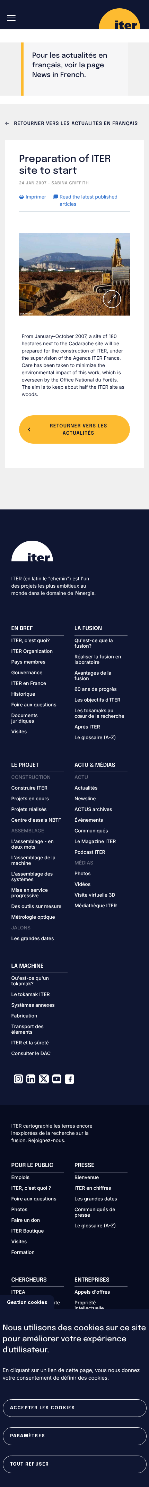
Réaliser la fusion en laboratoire (97, 659)
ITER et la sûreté (30, 1043)
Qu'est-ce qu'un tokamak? (30, 981)
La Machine (27, 966)
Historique (23, 694)
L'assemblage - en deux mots (32, 844)
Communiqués (91, 831)
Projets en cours (30, 799)
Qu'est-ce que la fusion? (93, 643)
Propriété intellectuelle (89, 1305)
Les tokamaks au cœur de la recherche (99, 713)
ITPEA (18, 1292)
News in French (58, 75)
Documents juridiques (24, 718)
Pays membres (28, 662)
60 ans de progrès (95, 689)
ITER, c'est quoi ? (31, 1188)
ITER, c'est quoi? (30, 641)
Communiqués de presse (94, 1212)
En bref (22, 628)
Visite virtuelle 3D (94, 895)
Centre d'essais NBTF (36, 820)
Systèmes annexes (33, 1005)
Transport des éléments (27, 1029)
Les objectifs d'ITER (97, 700)
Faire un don (25, 1220)
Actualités (85, 788)
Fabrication (24, 1016)
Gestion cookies (27, 1302)
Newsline (85, 799)
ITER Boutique (27, 1231)
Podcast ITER (89, 852)
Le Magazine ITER (95, 841)
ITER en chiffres (92, 1188)
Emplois (20, 1177)
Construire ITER (29, 788)
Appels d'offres (92, 1292)
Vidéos (82, 884)
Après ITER (87, 727)
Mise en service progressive (29, 893)
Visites (19, 732)
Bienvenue (86, 1177)
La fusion (88, 628)
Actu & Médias (94, 765)
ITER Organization (32, 651)
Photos (82, 874)
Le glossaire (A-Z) (95, 738)
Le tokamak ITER (30, 994)
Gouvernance (27, 673)
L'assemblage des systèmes (32, 876)
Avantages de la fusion (92, 676)
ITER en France (28, 683)
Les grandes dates (32, 939)
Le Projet (25, 765)
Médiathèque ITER (95, 906)
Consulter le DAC (31, 1053)
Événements (88, 820)
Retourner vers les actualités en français (75, 124)
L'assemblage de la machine (33, 860)
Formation (23, 1252)
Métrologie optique (33, 917)
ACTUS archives (93, 809)
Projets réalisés (29, 809)
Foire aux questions (33, 705)
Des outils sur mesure (36, 906)
